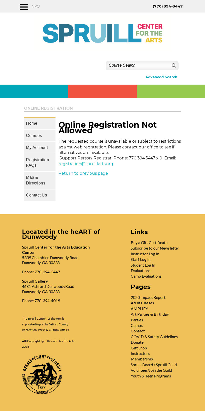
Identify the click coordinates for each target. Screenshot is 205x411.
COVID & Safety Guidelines (154, 336)
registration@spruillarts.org (85, 163)
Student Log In (143, 265)
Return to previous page (83, 173)
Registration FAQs (37, 162)
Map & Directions (35, 180)
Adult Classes (142, 302)
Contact (138, 330)
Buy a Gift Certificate (149, 242)
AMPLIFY (139, 308)
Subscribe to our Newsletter (155, 248)
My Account (37, 147)
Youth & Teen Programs (151, 375)
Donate (137, 342)
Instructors (140, 353)
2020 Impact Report (148, 297)
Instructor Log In (145, 253)
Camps (137, 325)
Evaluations (140, 270)
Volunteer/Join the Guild (151, 370)
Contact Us (36, 195)
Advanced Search (161, 77)
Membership (142, 358)
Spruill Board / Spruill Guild (154, 364)
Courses (34, 135)
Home (31, 123)
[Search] (173, 65)
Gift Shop (139, 347)
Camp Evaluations (146, 276)
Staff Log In (140, 259)
